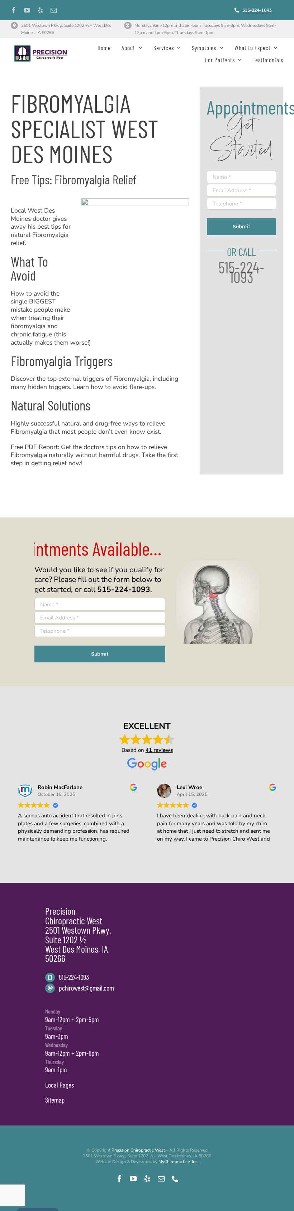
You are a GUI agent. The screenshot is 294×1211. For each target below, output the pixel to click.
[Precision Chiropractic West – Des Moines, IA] (41, 46)
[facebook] (14, 10)
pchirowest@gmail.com (86, 987)
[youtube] (27, 10)
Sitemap (55, 1100)
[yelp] (40, 10)
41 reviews (159, 750)
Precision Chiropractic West (138, 1150)
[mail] (54, 10)
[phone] (175, 1178)
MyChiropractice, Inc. (178, 1161)
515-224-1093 (74, 977)
